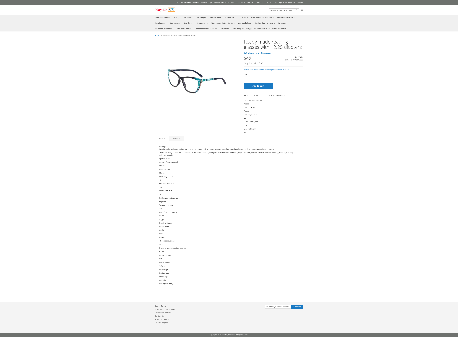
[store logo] (165, 10)
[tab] (162, 138)
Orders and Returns (163, 312)
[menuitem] (162, 17)
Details (162, 138)
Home (157, 35)
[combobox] (284, 10)
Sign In (281, 2)
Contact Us (159, 316)
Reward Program (161, 322)
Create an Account (295, 2)
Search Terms (160, 306)
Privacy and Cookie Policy (165, 309)
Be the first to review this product (257, 53)
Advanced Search (162, 319)
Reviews (176, 138)
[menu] (229, 23)
